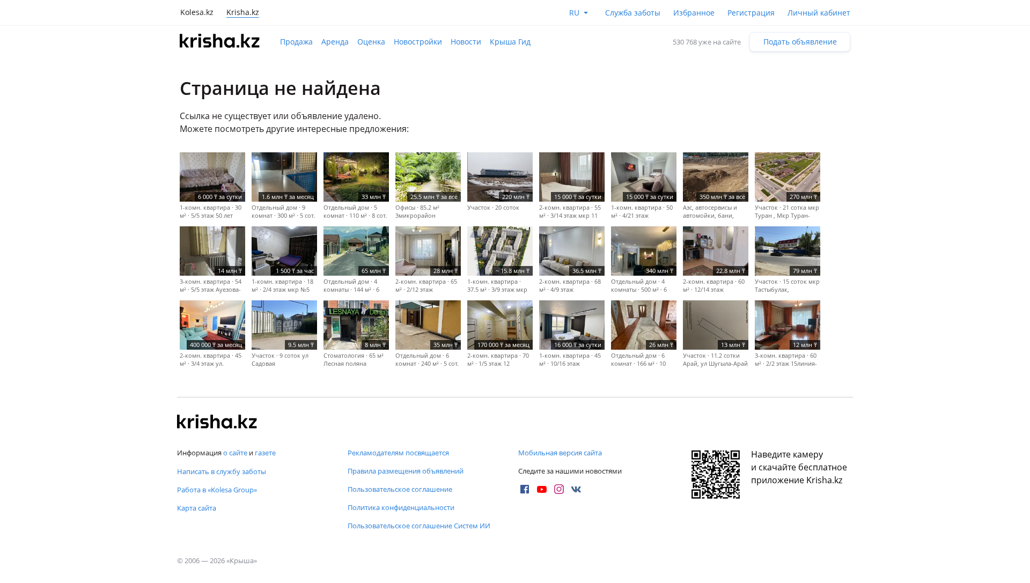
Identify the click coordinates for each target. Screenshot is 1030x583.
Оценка (371, 41)
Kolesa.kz (197, 12)
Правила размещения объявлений (406, 471)
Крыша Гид (510, 41)
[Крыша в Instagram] (559, 489)
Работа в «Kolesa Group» (217, 490)
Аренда (335, 41)
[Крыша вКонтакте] (576, 489)
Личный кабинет (819, 13)
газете (265, 452)
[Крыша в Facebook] (524, 489)
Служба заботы (632, 13)
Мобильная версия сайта (560, 452)
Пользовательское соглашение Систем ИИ (419, 525)
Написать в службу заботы (221, 471)
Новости (466, 41)
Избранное (694, 13)
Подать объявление (800, 41)
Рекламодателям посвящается (398, 452)
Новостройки (418, 41)
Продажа (296, 41)
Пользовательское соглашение (400, 489)
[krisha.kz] (217, 423)
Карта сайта (196, 508)
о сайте (235, 452)
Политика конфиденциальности (401, 507)
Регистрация (751, 13)
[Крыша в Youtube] (541, 489)
